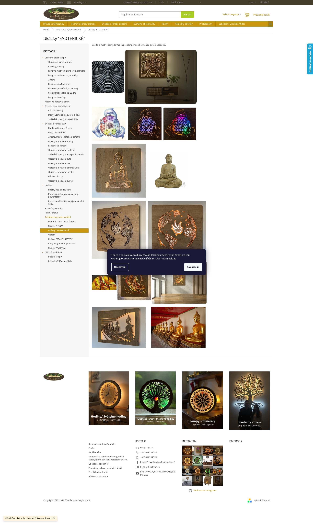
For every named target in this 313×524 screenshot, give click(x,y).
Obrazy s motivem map (59, 163)
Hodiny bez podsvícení (59, 189)
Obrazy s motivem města (60, 172)
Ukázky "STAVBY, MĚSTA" (60, 239)
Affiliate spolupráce (98, 476)
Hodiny (48, 185)
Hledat (188, 14)
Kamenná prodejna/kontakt (137, 2)
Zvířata (51, 79)
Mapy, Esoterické (56, 132)
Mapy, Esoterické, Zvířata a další (64, 115)
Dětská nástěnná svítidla (60, 261)
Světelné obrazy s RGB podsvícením (66, 154)
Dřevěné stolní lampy (55, 57)
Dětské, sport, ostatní (59, 84)
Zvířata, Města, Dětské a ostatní (64, 137)
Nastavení (120, 267)
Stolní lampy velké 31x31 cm (62, 93)
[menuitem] (53, 24)
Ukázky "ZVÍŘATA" (56, 248)
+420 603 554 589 (148, 452)
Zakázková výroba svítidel (58, 217)
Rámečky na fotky (54, 208)
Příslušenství (51, 212)
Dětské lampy (55, 256)
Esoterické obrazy (57, 145)
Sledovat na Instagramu (205, 490)
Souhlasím (193, 267)
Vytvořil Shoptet (262, 500)
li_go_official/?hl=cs (150, 467)
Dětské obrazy (55, 176)
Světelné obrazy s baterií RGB (63, 119)
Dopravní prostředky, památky (63, 88)
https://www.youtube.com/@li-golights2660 (157, 473)
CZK (251, 2)
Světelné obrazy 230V (55, 123)
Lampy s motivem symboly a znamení (66, 71)
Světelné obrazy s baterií (57, 106)
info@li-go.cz (146, 447)
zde (174, 258)
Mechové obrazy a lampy (57, 101)
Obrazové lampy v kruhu (60, 62)
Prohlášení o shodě (98, 472)
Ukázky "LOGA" (55, 226)
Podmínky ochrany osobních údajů (105, 468)
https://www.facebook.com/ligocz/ (157, 462)
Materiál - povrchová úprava (62, 221)
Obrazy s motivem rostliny (61, 150)
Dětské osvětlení (53, 252)
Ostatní (52, 234)
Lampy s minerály (56, 97)
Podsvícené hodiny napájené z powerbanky (63, 195)
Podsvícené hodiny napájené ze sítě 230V (66, 203)
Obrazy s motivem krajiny (60, 141)
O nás (161, 2)
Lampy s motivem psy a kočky (63, 75)
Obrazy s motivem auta (59, 159)
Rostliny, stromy (56, 66)
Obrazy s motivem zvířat (60, 181)
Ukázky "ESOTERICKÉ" (59, 230)
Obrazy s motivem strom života (63, 167)
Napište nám (177, 2)
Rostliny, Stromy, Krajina (60, 128)
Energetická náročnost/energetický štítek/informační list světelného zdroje (108, 458)
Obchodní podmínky (98, 464)
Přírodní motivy (55, 110)
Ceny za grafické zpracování (62, 243)
